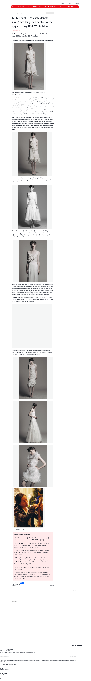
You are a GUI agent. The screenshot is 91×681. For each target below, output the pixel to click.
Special (70, 660)
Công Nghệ (67, 660)
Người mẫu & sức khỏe (47, 660)
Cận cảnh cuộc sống (50, 6)
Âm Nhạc (33, 660)
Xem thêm (14, 601)
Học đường (53, 660)
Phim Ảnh (37, 660)
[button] (50, 13)
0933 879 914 (7, 669)
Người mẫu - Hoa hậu (23, 6)
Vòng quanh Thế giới (28, 660)
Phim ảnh (70, 6)
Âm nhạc (62, 6)
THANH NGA (52, 585)
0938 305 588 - (2, 669)
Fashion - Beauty (37, 6)
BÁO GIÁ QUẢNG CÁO (77, 645)
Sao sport (41, 660)
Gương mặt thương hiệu (60, 660)
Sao (13, 6)
